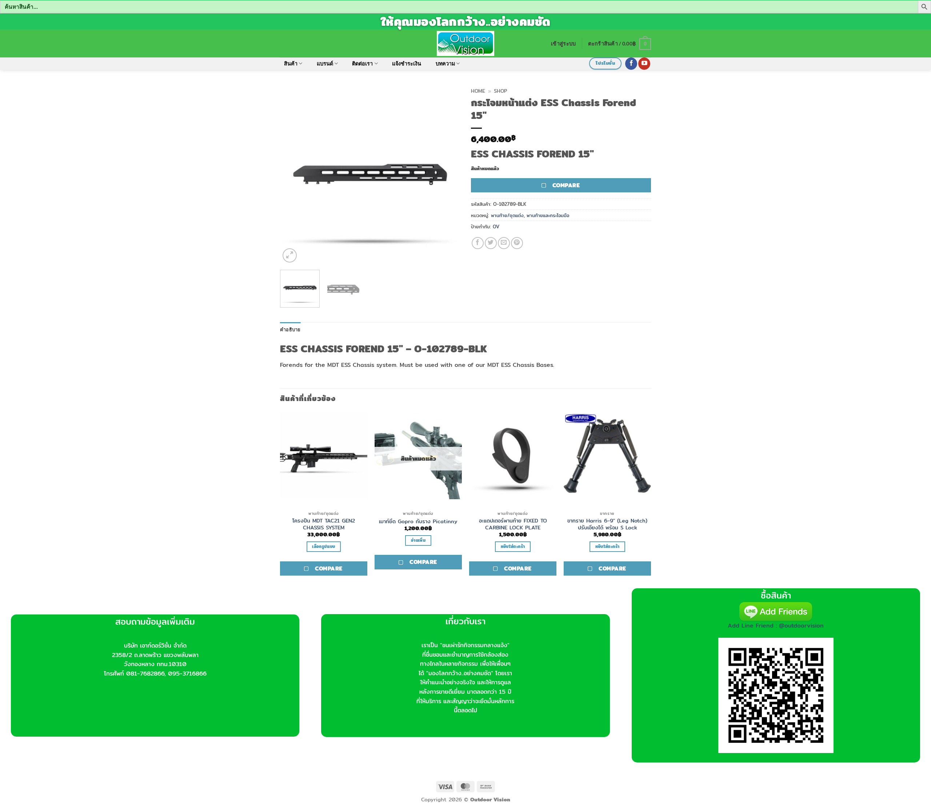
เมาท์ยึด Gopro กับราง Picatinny (418, 521)
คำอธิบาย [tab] (290, 329)
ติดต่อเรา (362, 63)
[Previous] (292, 174)
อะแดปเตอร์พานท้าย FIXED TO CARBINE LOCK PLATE (513, 524)
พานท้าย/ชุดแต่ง (507, 215)
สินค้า (290, 63)
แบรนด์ (325, 63)
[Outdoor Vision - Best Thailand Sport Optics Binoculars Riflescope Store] (466, 43)
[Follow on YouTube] (644, 63)
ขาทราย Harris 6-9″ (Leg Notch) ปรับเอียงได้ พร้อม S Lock (607, 524)
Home (478, 91)
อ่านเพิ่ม (418, 540)
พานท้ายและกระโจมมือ (548, 215)
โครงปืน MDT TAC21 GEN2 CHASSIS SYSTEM (323, 524)
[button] (563, 43)
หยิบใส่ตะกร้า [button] (513, 546)
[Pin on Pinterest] (517, 243)
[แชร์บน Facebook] (478, 243)
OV (496, 226)
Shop (500, 91)
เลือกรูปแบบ (323, 546)
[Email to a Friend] (504, 243)
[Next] (447, 174)
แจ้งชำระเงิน (406, 63)
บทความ (445, 63)
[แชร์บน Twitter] (491, 243)
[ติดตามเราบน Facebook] (631, 63)
